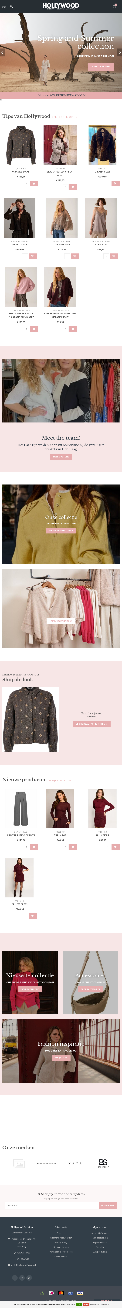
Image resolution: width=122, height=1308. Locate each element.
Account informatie (100, 1233)
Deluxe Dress (19, 904)
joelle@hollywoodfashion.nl (23, 1265)
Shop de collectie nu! (61, 530)
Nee (86, 1304)
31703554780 (23, 1259)
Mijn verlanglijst (100, 1242)
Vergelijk (100, 1247)
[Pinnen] (71, 1293)
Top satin (101, 244)
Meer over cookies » (99, 1304)
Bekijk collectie (64, 117)
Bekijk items (61, 1057)
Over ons (61, 1233)
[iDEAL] (51, 1293)
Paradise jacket (21, 171)
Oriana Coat (102, 171)
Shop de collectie (99, 66)
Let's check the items (61, 621)
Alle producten (100, 1251)
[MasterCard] (61, 1293)
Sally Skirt (102, 835)
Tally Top (60, 835)
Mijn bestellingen (100, 1237)
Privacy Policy (61, 1242)
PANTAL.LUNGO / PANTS (21, 835)
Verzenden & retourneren (61, 1251)
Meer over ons (61, 456)
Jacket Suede (19, 244)
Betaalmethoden (61, 1247)
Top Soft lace (62, 244)
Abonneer (109, 1205)
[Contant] (42, 1293)
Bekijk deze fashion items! (91, 723)
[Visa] (80, 1293)
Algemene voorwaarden (61, 1237)
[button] (2, 52)
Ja (79, 1304)
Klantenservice (61, 1256)
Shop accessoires (90, 989)
